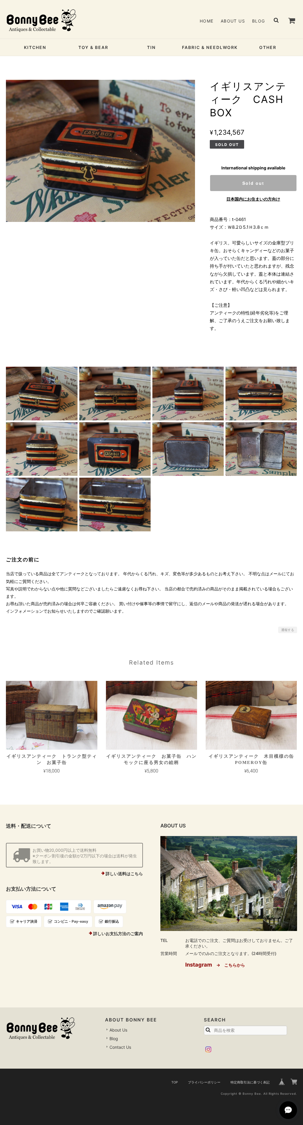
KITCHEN (35, 47)
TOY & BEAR (93, 47)
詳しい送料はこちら (124, 873)
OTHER (267, 47)
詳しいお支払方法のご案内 (118, 933)
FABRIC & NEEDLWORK (210, 47)
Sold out (253, 183)
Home (207, 20)
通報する (287, 630)
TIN (151, 47)
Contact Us (120, 1047)
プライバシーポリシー (204, 1082)
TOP (174, 1082)
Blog (258, 20)
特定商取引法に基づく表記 (250, 1082)
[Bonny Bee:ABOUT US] (228, 883)
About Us (233, 20)
